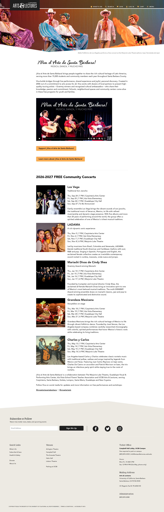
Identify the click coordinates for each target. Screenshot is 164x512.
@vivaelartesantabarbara (46, 390)
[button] (96, 7)
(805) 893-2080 (124, 497)
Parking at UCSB (51, 466)
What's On (13, 449)
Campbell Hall (51, 452)
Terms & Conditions (67, 506)
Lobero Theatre (51, 461)
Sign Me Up (71, 428)
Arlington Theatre (52, 449)
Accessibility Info (80, 506)
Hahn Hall (49, 458)
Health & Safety (14, 455)
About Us (12, 463)
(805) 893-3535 (124, 454)
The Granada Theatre (53, 455)
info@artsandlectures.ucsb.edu (141, 454)
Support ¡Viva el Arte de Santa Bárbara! (56, 148)
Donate (12, 460)
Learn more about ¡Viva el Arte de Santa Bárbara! (60, 159)
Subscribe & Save (15, 452)
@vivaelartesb (65, 390)
